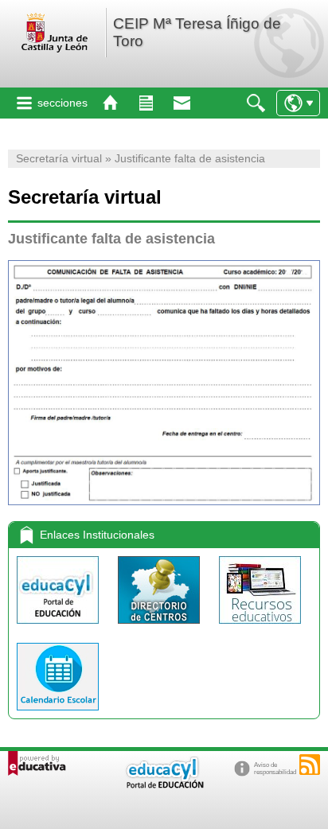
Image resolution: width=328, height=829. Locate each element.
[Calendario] (58, 714)
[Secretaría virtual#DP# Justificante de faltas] (164, 382)
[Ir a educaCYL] (164, 785)
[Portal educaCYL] (59, 627)
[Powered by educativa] (37, 763)
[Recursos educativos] (260, 627)
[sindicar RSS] (309, 764)
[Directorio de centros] (160, 627)
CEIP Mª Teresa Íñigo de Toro (197, 32)
